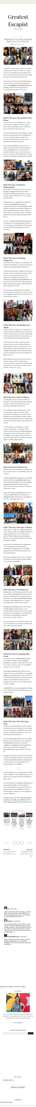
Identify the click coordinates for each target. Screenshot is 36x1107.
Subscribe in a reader (18, 1085)
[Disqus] (18, 882)
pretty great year (10, 553)
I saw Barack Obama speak (22, 221)
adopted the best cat (22, 492)
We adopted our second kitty (11, 606)
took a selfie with (11, 494)
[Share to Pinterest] (21, 843)
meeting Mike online (20, 480)
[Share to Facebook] (14, 843)
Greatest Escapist (14, 1105)
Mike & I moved (25, 529)
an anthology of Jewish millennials (19, 279)
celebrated (26, 544)
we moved (9, 609)
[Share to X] (18, 843)
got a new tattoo (21, 546)
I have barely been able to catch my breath (20, 759)
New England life (14, 204)
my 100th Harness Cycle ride (11, 743)
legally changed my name (23, 658)
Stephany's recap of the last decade (21, 85)
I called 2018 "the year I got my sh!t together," (15, 688)
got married (16, 594)
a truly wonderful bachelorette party (22, 598)
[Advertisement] (18, 968)
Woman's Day (13, 497)
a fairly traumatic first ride (13, 671)
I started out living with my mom (12, 478)
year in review (18, 36)
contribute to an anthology (10, 745)
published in (6, 497)
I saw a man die (11, 557)
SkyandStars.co (32, 1105)
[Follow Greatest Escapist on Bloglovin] (18, 1088)
